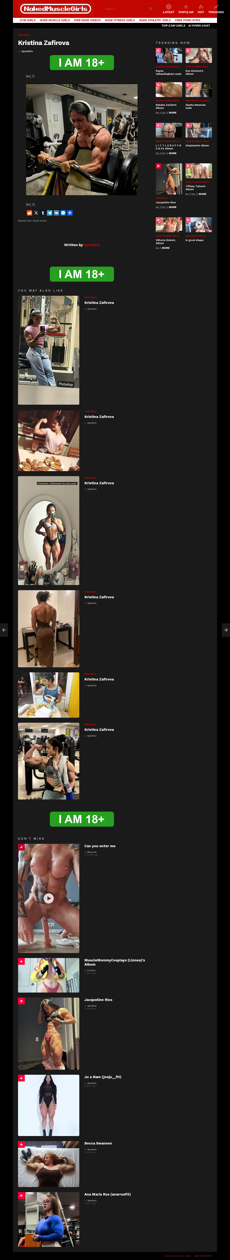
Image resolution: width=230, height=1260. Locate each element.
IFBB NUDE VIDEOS (87, 20)
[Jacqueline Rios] (48, 1034)
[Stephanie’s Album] (199, 130)
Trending (21, 847)
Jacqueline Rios (98, 1000)
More (172, 112)
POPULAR (186, 12)
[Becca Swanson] (48, 1164)
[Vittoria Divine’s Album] (169, 224)
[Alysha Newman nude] (199, 89)
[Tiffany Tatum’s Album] (199, 170)
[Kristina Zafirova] (48, 350)
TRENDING (216, 12)
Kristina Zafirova (99, 302)
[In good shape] (199, 224)
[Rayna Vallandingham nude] (169, 55)
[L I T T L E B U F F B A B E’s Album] (169, 130)
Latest (168, 12)
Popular (158, 50)
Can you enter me (100, 846)
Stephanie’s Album (197, 145)
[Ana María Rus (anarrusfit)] (48, 1219)
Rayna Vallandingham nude (168, 72)
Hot (21, 961)
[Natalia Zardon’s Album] (169, 89)
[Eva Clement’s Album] (199, 55)
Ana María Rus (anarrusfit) (107, 1194)
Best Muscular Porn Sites (178, 1256)
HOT (201, 12)
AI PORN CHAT (199, 25)
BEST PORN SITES (203, 1256)
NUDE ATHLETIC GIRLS (155, 20)
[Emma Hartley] (4, 630)
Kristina (25, 220)
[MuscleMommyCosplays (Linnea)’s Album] (48, 975)
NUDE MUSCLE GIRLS (55, 20)
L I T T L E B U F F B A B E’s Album (168, 147)
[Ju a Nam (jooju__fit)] (48, 1105)
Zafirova (41, 220)
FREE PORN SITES (187, 20)
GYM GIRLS (28, 20)
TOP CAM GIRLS (173, 25)
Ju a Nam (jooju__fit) (102, 1077)
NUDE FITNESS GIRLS (120, 20)
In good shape (195, 240)
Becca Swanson (98, 1143)
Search (151, 9)
